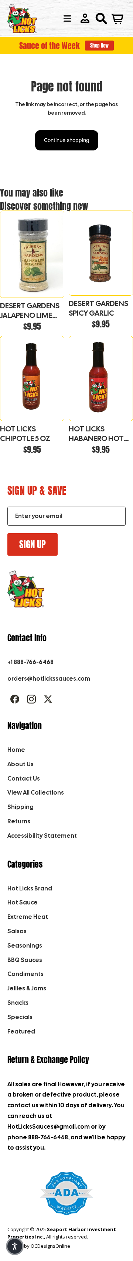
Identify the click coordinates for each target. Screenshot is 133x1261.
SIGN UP (32, 544)
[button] (15, 1246)
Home (16, 750)
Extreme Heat (27, 917)
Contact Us (23, 778)
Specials (20, 1017)
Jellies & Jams (26, 988)
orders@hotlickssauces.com (48, 678)
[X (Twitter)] (48, 699)
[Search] (101, 18)
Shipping (20, 807)
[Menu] (67, 18)
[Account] (85, 18)
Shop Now (99, 45)
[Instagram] (31, 699)
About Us (20, 764)
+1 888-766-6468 (30, 662)
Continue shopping (66, 140)
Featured (21, 1031)
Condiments (25, 974)
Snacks (17, 1003)
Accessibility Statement (42, 836)
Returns (18, 821)
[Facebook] (14, 699)
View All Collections (35, 792)
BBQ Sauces (24, 960)
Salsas (17, 931)
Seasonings (24, 945)
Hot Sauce (22, 902)
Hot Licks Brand (29, 888)
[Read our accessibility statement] (66, 1197)
